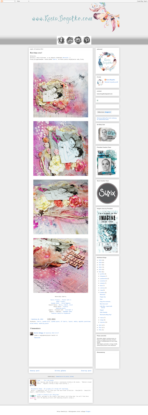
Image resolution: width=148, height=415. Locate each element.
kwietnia (102, 292)
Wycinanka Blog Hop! (105, 314)
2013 (100, 325)
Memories (102, 294)
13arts (55, 59)
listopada (102, 276)
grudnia (102, 274)
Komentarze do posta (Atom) (65, 376)
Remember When (67, 311)
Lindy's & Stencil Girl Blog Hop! (48, 394)
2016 (100, 267)
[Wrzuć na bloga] (50, 319)
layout (70, 321)
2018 (100, 262)
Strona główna (60, 371)
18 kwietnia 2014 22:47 (51, 333)
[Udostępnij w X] (51, 319)
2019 (100, 260)
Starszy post (86, 371)
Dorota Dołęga (38, 333)
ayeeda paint (55, 321)
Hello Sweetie (103, 312)
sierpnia (102, 283)
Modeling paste (61, 308)
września (102, 281)
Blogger (88, 411)
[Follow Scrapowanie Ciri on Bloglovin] (104, 113)
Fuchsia (65, 306)
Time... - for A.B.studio (45, 380)
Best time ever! (104, 304)
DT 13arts (64, 321)
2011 (100, 329)
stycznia (102, 322)
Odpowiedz (37, 337)
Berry (60, 305)
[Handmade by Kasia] (97, 100)
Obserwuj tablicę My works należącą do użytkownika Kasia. (107, 118)
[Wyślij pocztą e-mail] (48, 319)
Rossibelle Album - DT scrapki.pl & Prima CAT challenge (49, 389)
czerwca (102, 288)
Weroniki (66, 57)
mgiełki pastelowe (84, 321)
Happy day (103, 297)
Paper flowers (60, 301)
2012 (100, 327)
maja (101, 290)
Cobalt (66, 305)
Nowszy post (34, 371)
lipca (101, 285)
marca (102, 317)
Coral (71, 305)
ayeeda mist (46, 321)
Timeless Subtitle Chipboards (60, 313)
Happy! (102, 310)
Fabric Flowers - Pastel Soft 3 (60, 300)
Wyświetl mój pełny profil (111, 82)
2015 (100, 269)
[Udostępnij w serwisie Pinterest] (55, 319)
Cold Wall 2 (69, 310)
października (103, 278)
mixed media (34, 323)
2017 (100, 264)
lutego (102, 320)
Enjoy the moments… (106, 301)
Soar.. (101, 299)
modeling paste (44, 323)
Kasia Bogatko (110, 79)
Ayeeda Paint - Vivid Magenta (60, 303)
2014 (100, 271)
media (75, 321)
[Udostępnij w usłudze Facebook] (53, 319)
